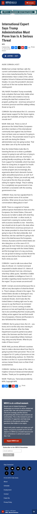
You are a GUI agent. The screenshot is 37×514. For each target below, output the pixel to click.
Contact (6, 494)
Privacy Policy (8, 502)
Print (33, 47)
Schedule (6, 486)
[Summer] (18, 12)
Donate (31, 3)
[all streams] (34, 511)
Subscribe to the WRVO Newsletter (15, 447)
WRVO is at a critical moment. (16, 403)
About (5, 481)
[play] (3, 512)
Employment (7, 490)
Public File (7, 498)
